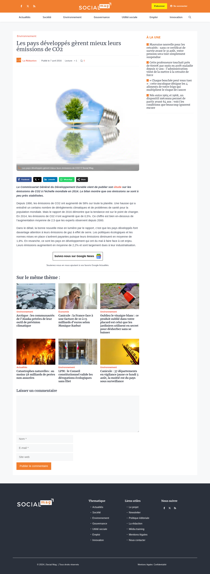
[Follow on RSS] (34, 6)
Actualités (24, 17)
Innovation (176, 17)
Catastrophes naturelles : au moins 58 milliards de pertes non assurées (35, 374)
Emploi (154, 17)
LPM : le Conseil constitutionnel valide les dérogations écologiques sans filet (75, 376)
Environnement (72, 17)
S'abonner (159, 6)
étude (117, 187)
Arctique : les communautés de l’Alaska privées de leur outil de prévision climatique (35, 320)
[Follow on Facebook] (21, 6)
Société (47, 17)
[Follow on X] (27, 6)
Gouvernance (102, 17)
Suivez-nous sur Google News (74, 256)
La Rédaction (30, 60)
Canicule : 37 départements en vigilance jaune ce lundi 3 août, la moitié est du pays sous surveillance (119, 376)
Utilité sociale (129, 17)
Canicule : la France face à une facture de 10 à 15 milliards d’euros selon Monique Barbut (75, 320)
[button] (190, 17)
